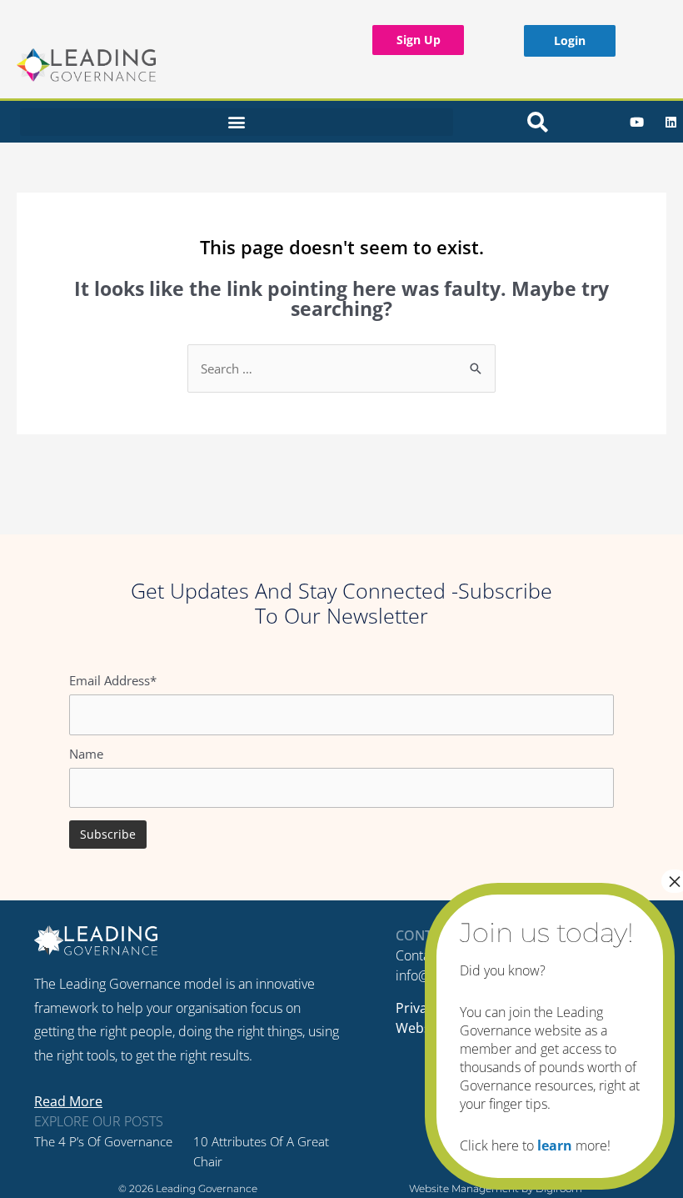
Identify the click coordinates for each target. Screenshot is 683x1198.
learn (554, 1145)
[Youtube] (636, 121)
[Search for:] (341, 368)
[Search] (537, 122)
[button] (236, 122)
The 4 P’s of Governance (103, 1141)
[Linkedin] (670, 121)
